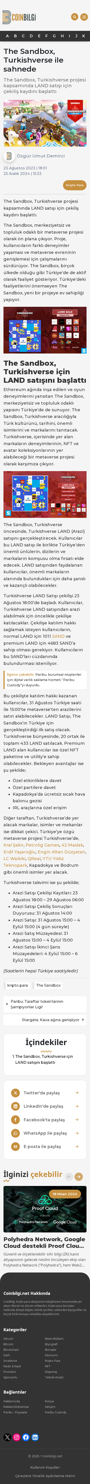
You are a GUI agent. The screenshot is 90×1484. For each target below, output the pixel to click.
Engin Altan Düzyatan (61, 852)
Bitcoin (8, 1344)
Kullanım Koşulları (45, 1467)
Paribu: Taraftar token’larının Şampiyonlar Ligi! (37, 1004)
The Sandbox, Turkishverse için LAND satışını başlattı (44, 1059)
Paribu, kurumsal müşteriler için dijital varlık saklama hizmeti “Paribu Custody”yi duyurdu (44, 679)
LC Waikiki (14, 858)
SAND (58, 636)
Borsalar (51, 1349)
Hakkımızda (11, 1401)
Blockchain (11, 1349)
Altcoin (8, 1338)
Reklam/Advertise (16, 1407)
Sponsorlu (10, 1377)
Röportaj (51, 1372)
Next (77, 1176)
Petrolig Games (42, 845)
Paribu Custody (55, 1412)
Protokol (9, 1372)
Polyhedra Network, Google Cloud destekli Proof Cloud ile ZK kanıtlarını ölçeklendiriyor (44, 1242)
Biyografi (51, 1344)
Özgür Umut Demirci (41, 156)
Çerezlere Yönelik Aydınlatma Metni (45, 1476)
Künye (49, 1401)
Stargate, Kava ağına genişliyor (50, 1020)
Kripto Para (75, 185)
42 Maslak (72, 845)
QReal (34, 858)
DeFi (6, 1355)
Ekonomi (51, 1355)
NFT (48, 1366)
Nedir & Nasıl (12, 1366)
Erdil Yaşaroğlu (19, 852)
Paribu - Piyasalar (15, 1412)
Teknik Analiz (54, 1377)
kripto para (17, 985)
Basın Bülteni (54, 1338)
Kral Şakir (13, 845)
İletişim (50, 1407)
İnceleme (10, 1360)
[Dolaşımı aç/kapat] (84, 17)
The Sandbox (48, 985)
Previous (67, 1176)
